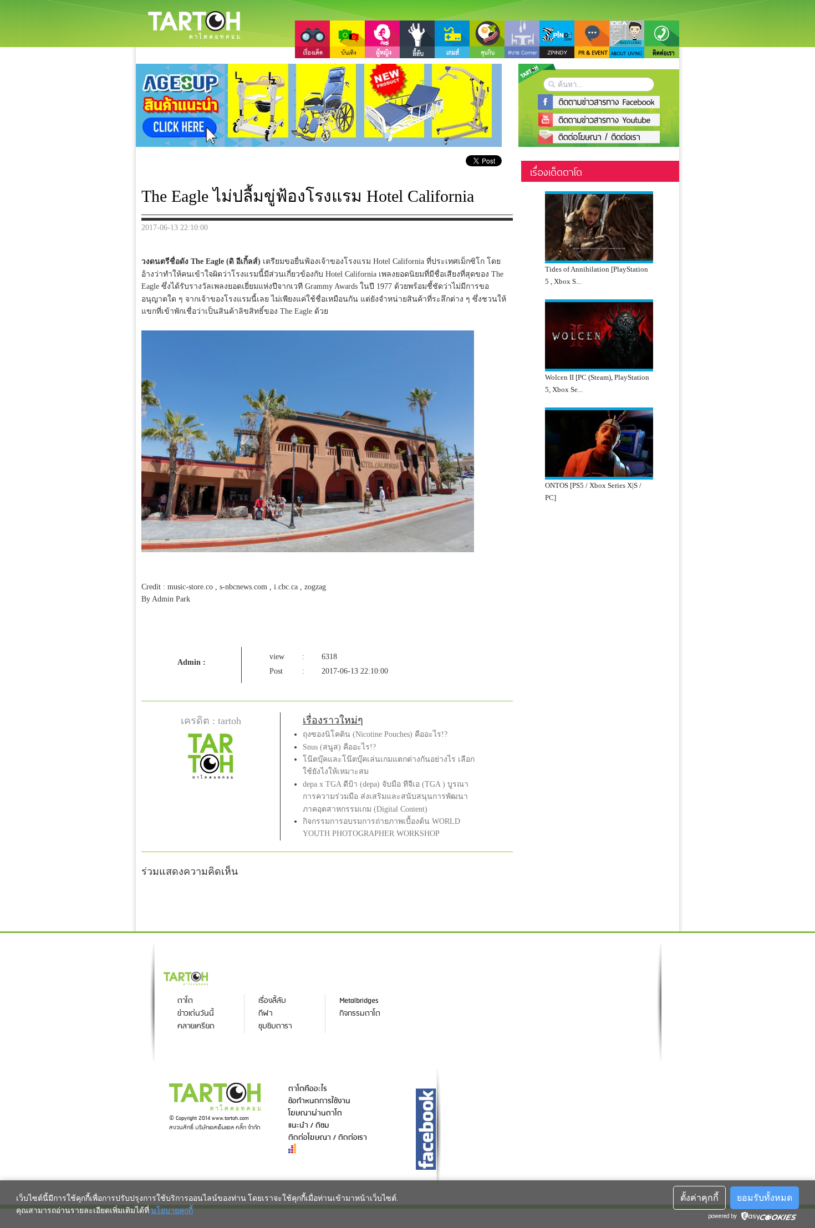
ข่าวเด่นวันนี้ (195, 1013)
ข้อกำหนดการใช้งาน (319, 1101)
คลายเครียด (196, 1026)
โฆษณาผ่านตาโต (315, 1113)
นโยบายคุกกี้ (172, 1210)
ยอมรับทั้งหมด (764, 1198)
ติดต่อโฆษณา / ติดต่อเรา (327, 1138)
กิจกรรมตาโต (359, 1013)
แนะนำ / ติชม (308, 1125)
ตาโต (185, 1001)
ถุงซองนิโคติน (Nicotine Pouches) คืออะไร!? (375, 734)
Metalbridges (358, 1001)
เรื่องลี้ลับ (272, 1001)
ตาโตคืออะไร (307, 1089)
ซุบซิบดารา (275, 1026)
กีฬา (265, 1013)
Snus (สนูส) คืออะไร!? (339, 747)
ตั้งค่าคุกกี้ (699, 1198)
